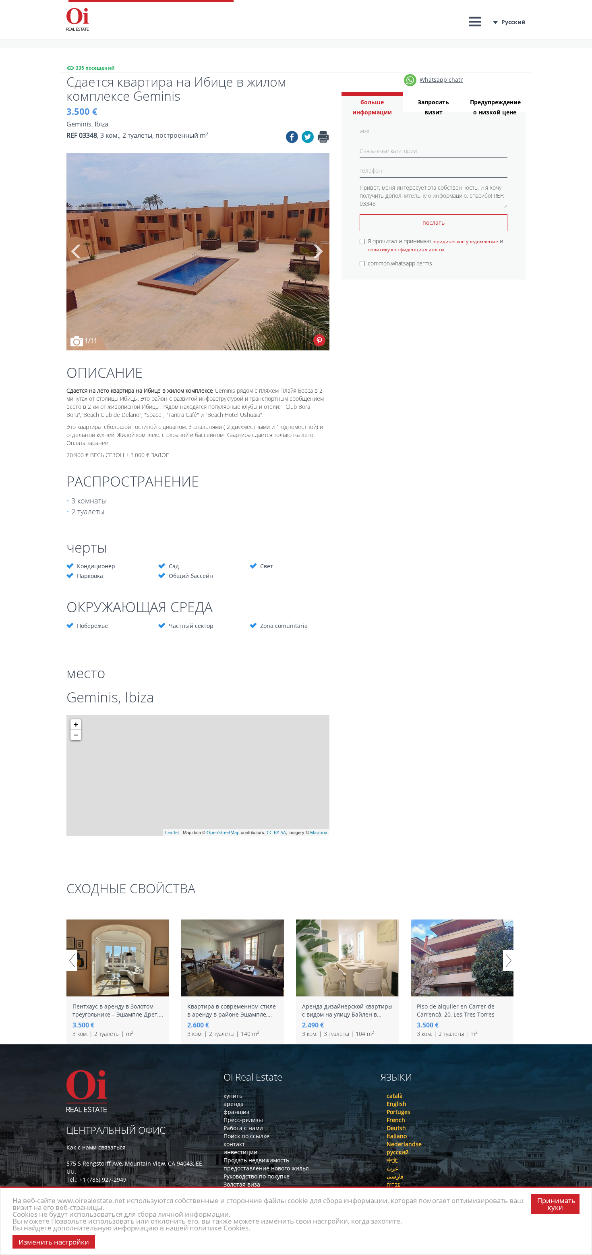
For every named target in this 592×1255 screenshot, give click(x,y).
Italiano (397, 1136)
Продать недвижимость (256, 1160)
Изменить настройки (54, 1242)
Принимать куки (556, 1204)
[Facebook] (292, 138)
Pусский (513, 22)
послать (433, 222)
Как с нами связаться (96, 1147)
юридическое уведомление (465, 241)
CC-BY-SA (276, 832)
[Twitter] (308, 138)
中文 (392, 1160)
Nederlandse (404, 1144)
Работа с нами (243, 1128)
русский (398, 1152)
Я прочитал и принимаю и (435, 245)
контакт (234, 1144)
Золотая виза (242, 1184)
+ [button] (76, 724)
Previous (76, 252)
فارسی (395, 1176)
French (396, 1120)
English (396, 1104)
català (395, 1096)
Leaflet (172, 832)
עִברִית (394, 1184)
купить (233, 1096)
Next (317, 252)
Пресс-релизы (243, 1120)
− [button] (76, 735)
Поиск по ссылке (246, 1136)
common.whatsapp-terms (400, 263)
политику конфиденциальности (406, 249)
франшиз (236, 1112)
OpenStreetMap (223, 832)
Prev (71, 960)
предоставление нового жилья (266, 1168)
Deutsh (396, 1128)
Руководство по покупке (257, 1176)
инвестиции (240, 1152)
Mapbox (318, 832)
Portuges (398, 1112)
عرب (392, 1168)
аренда (234, 1104)
